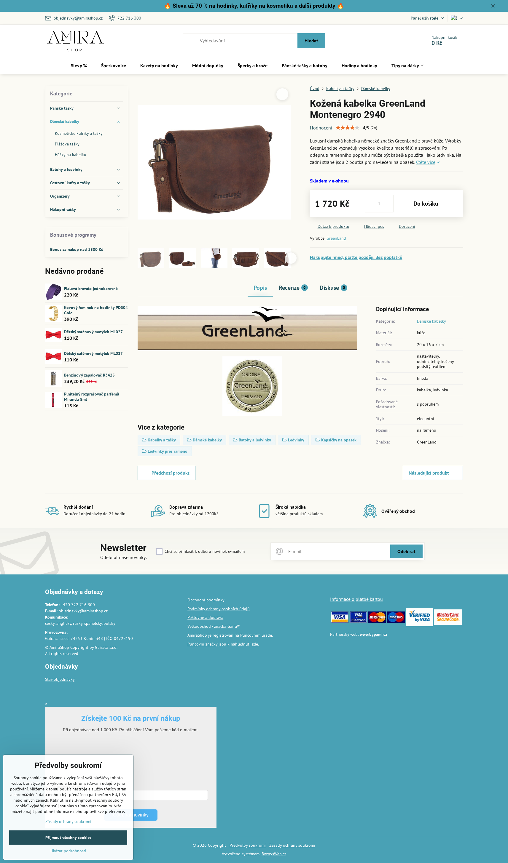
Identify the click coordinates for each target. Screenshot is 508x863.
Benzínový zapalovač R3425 (89, 375)
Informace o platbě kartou (356, 599)
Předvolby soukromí (248, 845)
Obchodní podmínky (205, 600)
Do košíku (425, 203)
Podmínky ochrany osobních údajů (218, 608)
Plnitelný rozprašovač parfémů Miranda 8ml (91, 396)
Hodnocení (321, 128)
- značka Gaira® (226, 626)
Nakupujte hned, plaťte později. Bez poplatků (356, 257)
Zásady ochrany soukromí (292, 845)
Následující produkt (429, 473)
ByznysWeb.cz (274, 853)
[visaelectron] (358, 621)
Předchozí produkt (170, 473)
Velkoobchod (199, 626)
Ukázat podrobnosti (68, 851)
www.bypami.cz (373, 634)
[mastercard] (377, 621)
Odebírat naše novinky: (123, 557)
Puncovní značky (202, 644)
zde (255, 644)
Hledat (311, 41)
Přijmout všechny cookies (68, 837)
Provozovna (55, 632)
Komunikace (56, 617)
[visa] (339, 621)
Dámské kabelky (431, 321)
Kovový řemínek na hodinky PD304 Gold (96, 310)
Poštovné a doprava (205, 617)
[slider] (347, 127)
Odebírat (406, 551)
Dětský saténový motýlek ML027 (93, 331)
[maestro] (396, 621)
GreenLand (336, 238)
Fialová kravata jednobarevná (91, 288)
